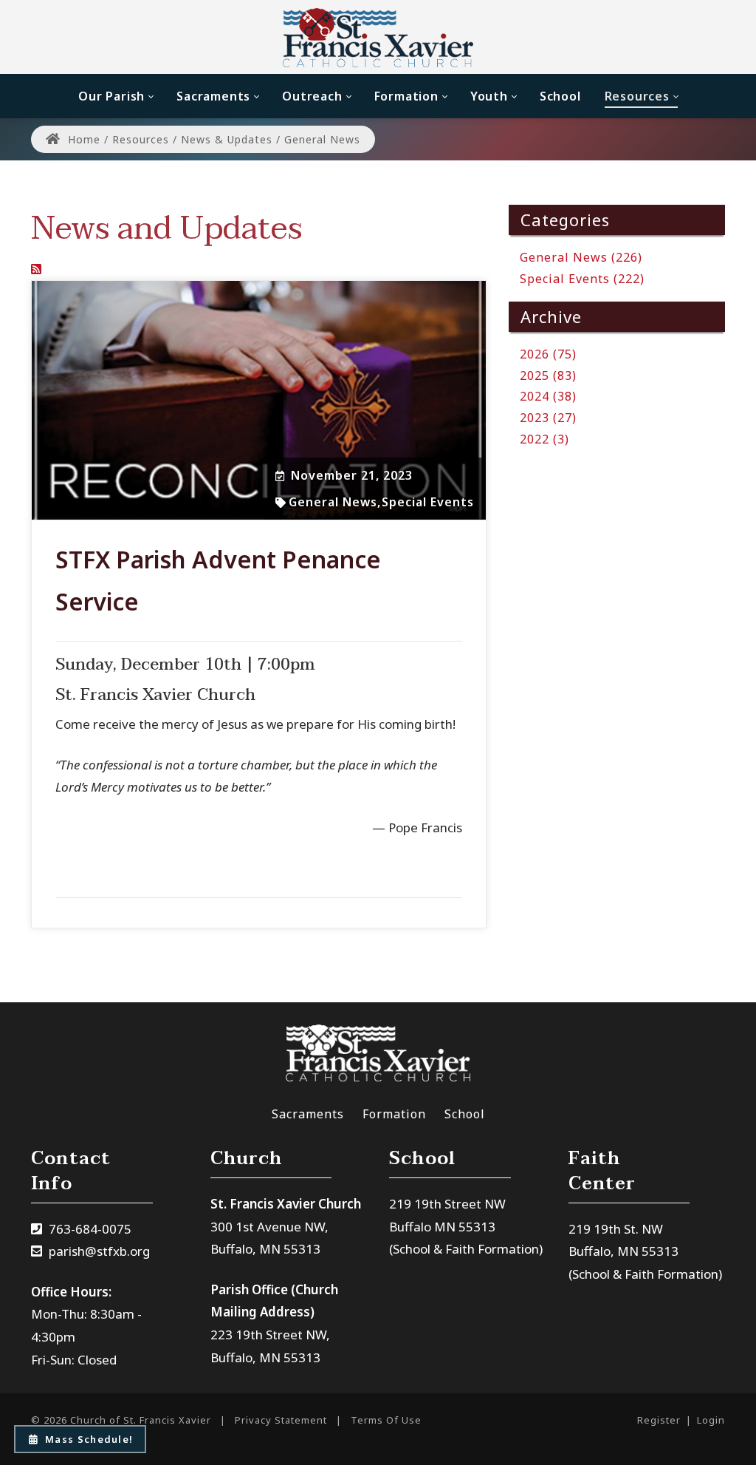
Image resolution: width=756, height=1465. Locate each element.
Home (82, 139)
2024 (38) (548, 396)
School (464, 1114)
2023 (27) (548, 417)
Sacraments (308, 1114)
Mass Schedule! (89, 1439)
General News (333, 502)
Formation (394, 1114)
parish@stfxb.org (99, 1251)
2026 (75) (548, 354)
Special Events (428, 502)
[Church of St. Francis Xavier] (378, 37)
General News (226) (581, 257)
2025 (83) (548, 375)
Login (711, 1420)
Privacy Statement (281, 1420)
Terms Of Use (386, 1420)
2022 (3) (544, 439)
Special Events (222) (582, 279)
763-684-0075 (90, 1228)
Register (659, 1420)
